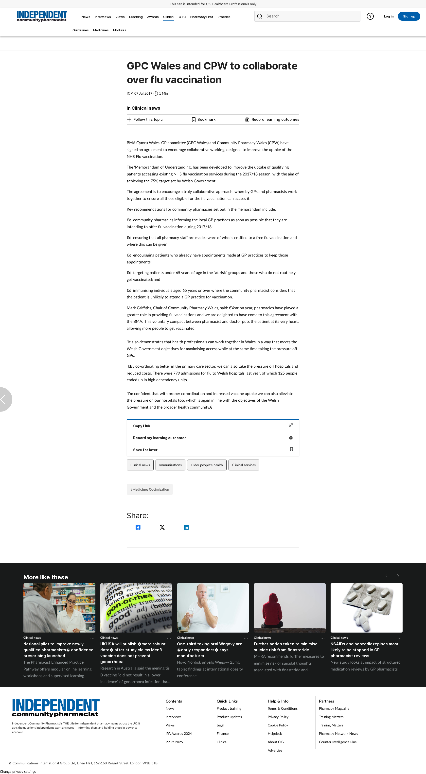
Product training (229, 708)
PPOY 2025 (174, 742)
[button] (398, 576)
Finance (223, 733)
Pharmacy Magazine (334, 708)
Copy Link (141, 426)
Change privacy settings (18, 771)
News (170, 708)
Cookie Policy (278, 725)
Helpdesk (275, 733)
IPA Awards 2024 (179, 733)
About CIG (276, 742)
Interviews (173, 717)
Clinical (222, 742)
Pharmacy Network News (338, 733)
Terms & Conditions (283, 708)
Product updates (229, 717)
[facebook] (138, 528)
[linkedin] (186, 528)
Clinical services (244, 465)
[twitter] (163, 528)
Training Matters (331, 717)
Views (170, 725)
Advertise (275, 750)
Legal (220, 725)
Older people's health (207, 465)
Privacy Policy (278, 717)
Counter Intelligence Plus (337, 742)
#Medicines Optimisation (149, 489)
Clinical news (140, 465)
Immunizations (170, 465)
